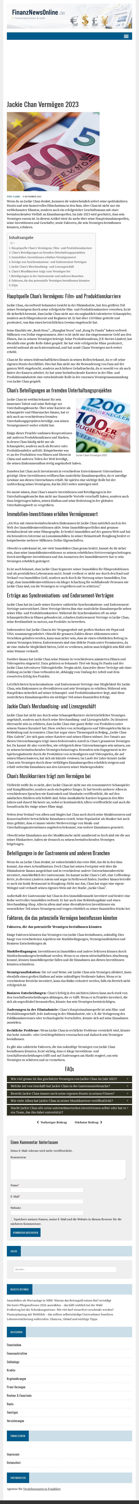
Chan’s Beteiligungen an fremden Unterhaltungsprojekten (48, 252)
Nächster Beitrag (86, 1122)
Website (15, 1208)
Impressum (13, 1454)
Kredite (11, 1370)
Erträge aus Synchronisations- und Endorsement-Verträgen (49, 262)
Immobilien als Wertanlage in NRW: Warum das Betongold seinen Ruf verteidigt (59, 1300)
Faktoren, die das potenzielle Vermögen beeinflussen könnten (51, 280)
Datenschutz (14, 1462)
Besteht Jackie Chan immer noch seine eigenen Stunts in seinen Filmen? (62, 1093)
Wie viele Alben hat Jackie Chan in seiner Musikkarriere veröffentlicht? (62, 1101)
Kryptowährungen (16, 1379)
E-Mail (14, 1196)
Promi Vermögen (16, 1387)
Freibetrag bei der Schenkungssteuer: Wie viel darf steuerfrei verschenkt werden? (60, 1310)
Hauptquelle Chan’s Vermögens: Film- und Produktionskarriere (52, 248)
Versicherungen (15, 1421)
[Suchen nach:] (65, 1269)
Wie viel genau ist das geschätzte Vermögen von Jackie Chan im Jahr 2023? (64, 1079)
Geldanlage (13, 1362)
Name (14, 1185)
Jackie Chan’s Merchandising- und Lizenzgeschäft (43, 266)
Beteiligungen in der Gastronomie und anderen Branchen (47, 276)
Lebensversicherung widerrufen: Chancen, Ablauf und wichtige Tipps (52, 1319)
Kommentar (18, 1157)
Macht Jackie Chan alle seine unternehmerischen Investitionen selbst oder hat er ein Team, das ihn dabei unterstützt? (68, 1110)
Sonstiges (12, 1412)
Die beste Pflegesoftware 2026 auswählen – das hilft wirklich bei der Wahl (54, 1305)
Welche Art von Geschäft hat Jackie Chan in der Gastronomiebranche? (60, 1086)
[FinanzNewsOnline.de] (69, 16)
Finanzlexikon (14, 1345)
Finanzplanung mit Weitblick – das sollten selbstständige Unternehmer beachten (60, 1314)
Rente (10, 1404)
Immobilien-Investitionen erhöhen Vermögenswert (44, 257)
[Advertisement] (69, 67)
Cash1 (16, 196)
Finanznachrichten (17, 1353)
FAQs (15, 285)
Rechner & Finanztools (19, 1395)
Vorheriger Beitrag (54, 1122)
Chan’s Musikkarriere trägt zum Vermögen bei (41, 271)
